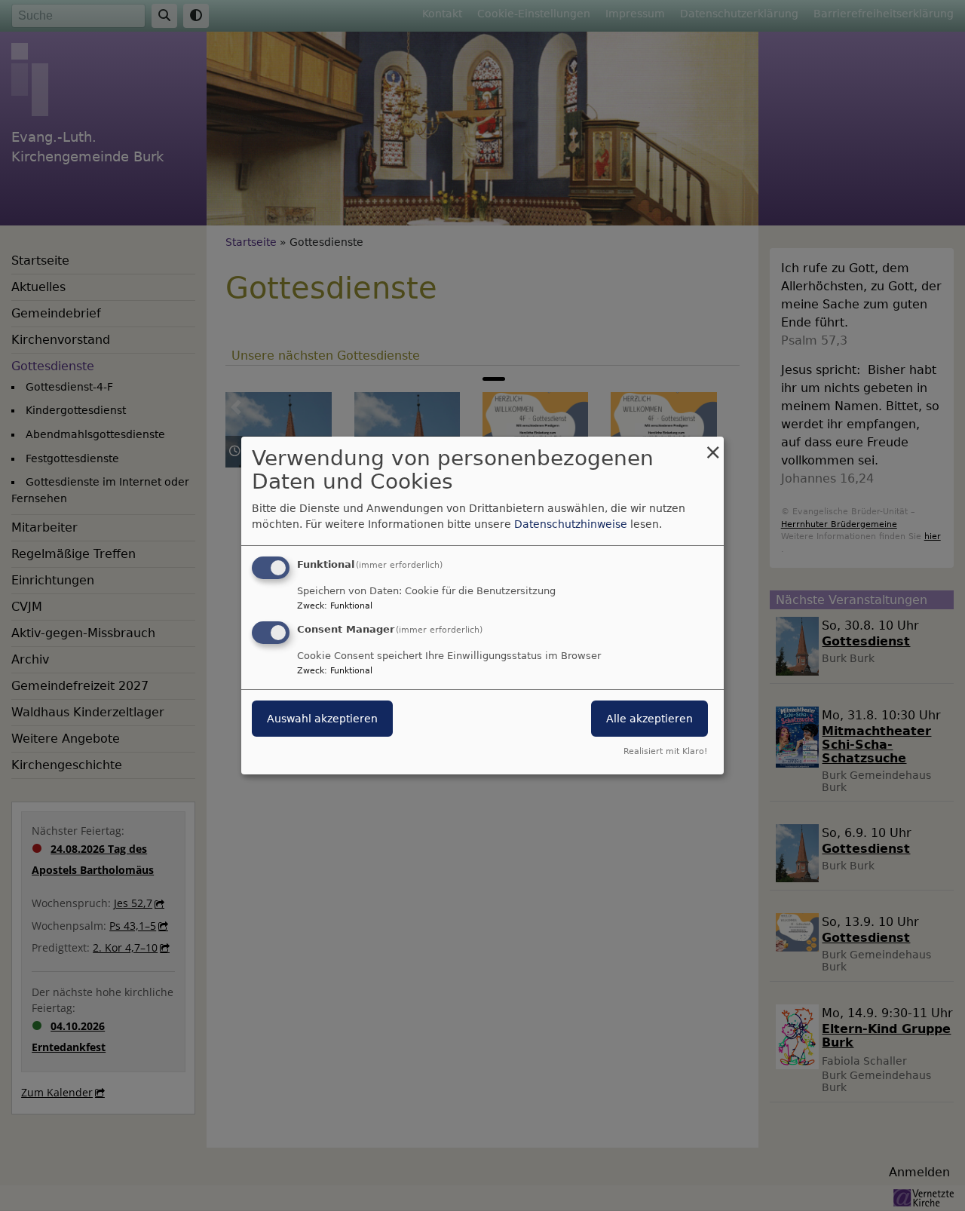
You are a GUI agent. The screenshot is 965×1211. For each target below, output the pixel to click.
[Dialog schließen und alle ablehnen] (712, 446)
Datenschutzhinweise (570, 524)
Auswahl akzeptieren (322, 719)
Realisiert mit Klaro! (665, 751)
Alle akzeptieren (649, 719)
